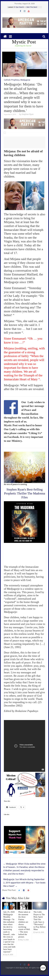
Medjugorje (25, 80)
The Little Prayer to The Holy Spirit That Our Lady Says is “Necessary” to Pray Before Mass (40, 920)
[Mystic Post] (5, 36)
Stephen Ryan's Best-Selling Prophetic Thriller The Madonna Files (24, 493)
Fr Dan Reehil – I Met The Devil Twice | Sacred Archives (25, 8)
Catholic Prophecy (11, 80)
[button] (43, 969)
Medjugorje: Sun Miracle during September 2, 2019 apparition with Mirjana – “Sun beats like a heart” (24, 882)
